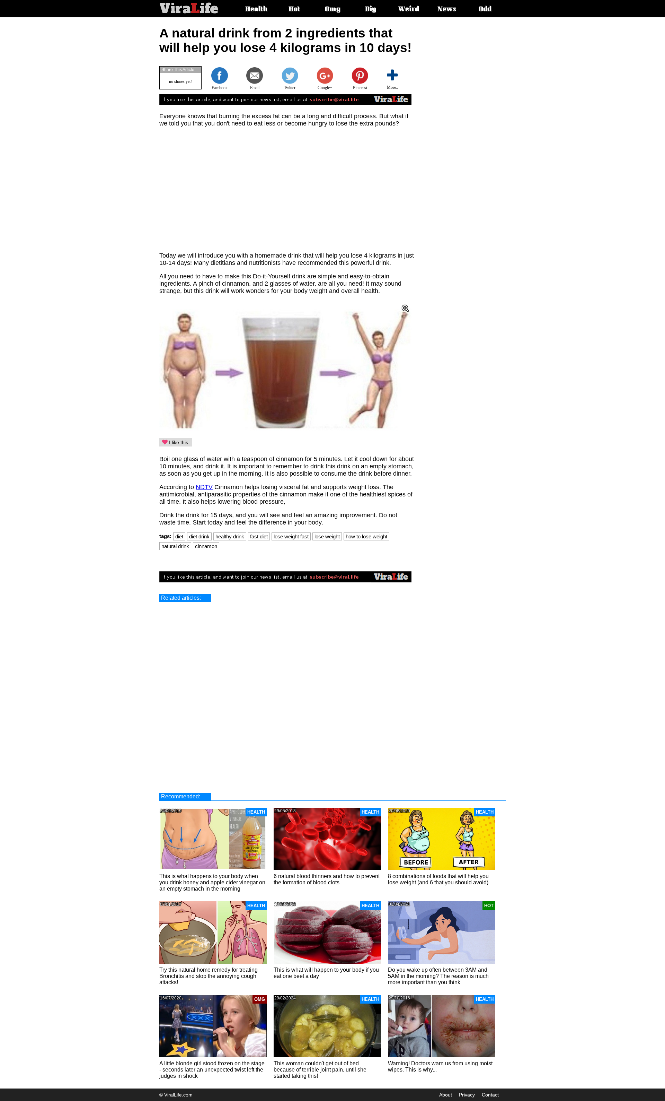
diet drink (199, 536)
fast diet (259, 536)
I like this (178, 442)
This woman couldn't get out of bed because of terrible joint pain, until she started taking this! (320, 1069)
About (445, 1095)
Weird (408, 10)
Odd (485, 10)
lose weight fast (291, 536)
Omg (332, 10)
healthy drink (229, 536)
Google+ (325, 87)
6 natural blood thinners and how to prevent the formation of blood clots (327, 879)
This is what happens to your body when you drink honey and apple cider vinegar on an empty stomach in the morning (212, 882)
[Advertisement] (473, 130)
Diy (370, 10)
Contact (490, 1095)
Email (254, 87)
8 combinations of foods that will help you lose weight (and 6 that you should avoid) (438, 879)
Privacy (467, 1095)
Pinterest (360, 87)
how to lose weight (366, 536)
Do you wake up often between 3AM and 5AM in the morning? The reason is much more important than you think (438, 976)
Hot (294, 10)
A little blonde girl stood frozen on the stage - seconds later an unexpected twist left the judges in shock (212, 1069)
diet (179, 536)
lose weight (327, 536)
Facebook (220, 87)
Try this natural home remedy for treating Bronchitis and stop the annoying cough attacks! (208, 976)
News (446, 10)
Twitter (289, 87)
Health (256, 10)
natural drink (175, 546)
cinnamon (206, 546)
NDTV (204, 487)
